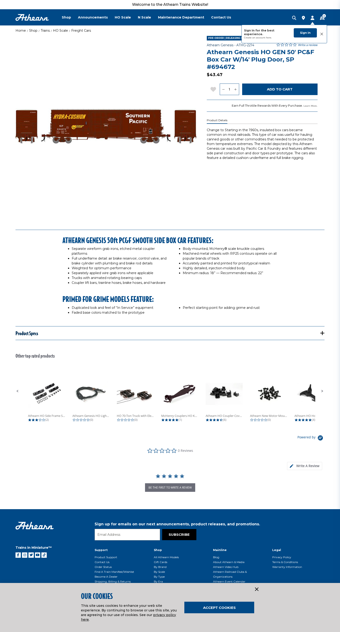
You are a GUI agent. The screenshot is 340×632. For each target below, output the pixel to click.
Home (20, 30)
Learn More (310, 105)
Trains (45, 30)
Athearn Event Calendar (229, 581)
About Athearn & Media (228, 562)
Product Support (106, 557)
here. (269, 37)
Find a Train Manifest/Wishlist (114, 571)
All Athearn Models (166, 557)
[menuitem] (70, 17)
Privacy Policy (281, 557)
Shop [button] (66, 17)
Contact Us (102, 562)
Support (101, 550)
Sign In (305, 32)
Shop (33, 30)
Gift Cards (160, 562)
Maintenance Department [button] (181, 17)
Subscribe (179, 534)
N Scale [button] (144, 17)
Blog (216, 557)
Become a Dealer (106, 576)
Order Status (103, 567)
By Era (158, 581)
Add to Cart (280, 89)
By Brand (160, 567)
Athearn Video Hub (225, 567)
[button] (17, 391)
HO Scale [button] (123, 17)
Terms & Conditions (285, 562)
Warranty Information (287, 567)
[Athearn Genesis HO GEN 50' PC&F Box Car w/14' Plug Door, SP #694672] (105, 126)
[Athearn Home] (32, 17)
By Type (159, 576)
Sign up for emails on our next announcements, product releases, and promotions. (177, 524)
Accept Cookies (219, 607)
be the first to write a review (170, 487)
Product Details (217, 120)
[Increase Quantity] (235, 89)
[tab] (304, 466)
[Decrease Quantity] (223, 89)
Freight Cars (81, 30)
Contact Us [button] (221, 17)
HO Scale (60, 30)
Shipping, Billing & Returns (113, 581)
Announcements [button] (93, 17)
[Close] (256, 589)
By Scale (159, 571)
